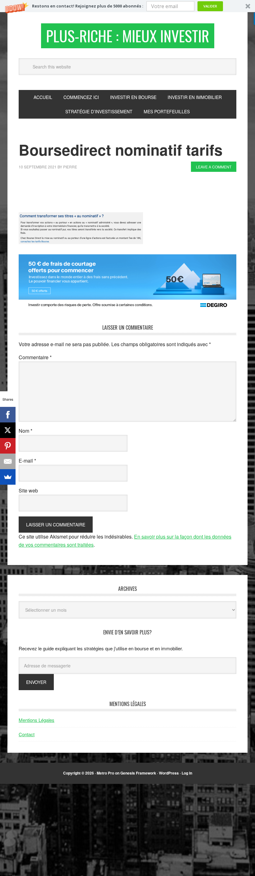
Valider (210, 6)
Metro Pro (105, 773)
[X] (8, 430)
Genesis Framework (138, 773)
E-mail (27, 460)
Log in (187, 773)
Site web (28, 490)
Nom (25, 430)
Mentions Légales (36, 720)
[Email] (8, 461)
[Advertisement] (132, 194)
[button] (127, 6)
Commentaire (35, 357)
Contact (27, 734)
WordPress (169, 773)
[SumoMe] (8, 477)
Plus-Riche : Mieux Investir (127, 36)
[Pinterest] (8, 446)
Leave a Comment (213, 166)
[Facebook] (8, 414)
